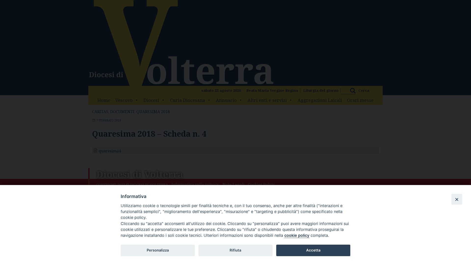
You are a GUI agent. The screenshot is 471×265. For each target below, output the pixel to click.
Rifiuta (235, 250)
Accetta (313, 250)
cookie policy (296, 235)
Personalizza (158, 250)
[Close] (456, 199)
